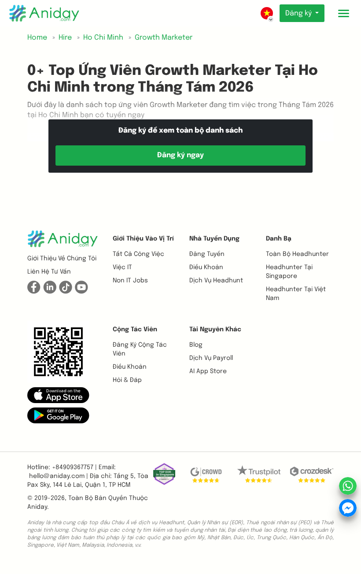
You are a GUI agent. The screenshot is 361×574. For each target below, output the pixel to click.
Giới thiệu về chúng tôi (61, 259)
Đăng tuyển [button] (207, 254)
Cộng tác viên (135, 329)
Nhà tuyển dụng (214, 239)
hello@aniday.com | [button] (58, 476)
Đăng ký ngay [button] (180, 155)
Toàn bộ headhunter (297, 254)
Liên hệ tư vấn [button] (49, 272)
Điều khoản (206, 267)
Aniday (37, 507)
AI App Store (208, 371)
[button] (58, 395)
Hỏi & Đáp (127, 380)
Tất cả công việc (138, 254)
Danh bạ (278, 239)
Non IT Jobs (130, 281)
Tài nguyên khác (215, 329)
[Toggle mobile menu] (343, 13)
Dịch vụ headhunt (216, 281)
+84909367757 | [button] (74, 467)
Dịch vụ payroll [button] (211, 358)
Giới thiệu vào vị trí (143, 239)
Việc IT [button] (122, 267)
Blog (196, 345)
